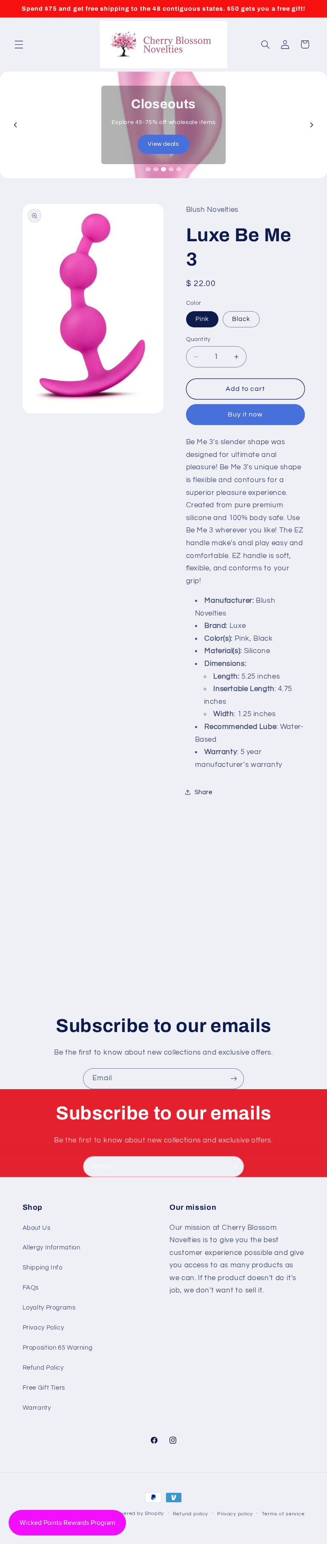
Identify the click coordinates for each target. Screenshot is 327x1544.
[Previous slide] (15, 124)
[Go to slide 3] (163, 169)
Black (241, 319)
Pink (202, 319)
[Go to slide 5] (178, 169)
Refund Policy (43, 1368)
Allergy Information (51, 1247)
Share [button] (203, 792)
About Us (37, 1228)
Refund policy (191, 1514)
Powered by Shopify (138, 1513)
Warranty (37, 1408)
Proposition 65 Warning (58, 1347)
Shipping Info (43, 1267)
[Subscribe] (234, 1078)
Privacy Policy (43, 1327)
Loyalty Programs (49, 1307)
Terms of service (283, 1514)
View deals (163, 144)
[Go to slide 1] (148, 169)
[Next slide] (311, 124)
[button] (19, 44)
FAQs (31, 1287)
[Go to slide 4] (171, 169)
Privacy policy (235, 1514)
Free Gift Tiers (44, 1388)
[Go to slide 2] (155, 169)
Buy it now (245, 414)
